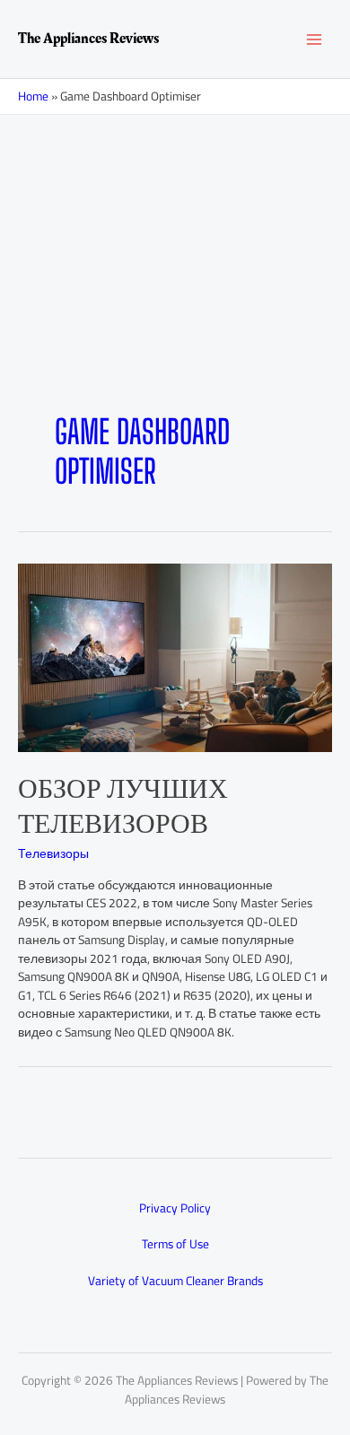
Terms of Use (175, 1244)
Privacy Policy (175, 1208)
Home (33, 96)
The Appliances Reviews (88, 38)
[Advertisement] (175, 291)
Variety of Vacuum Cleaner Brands (175, 1280)
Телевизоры (53, 853)
